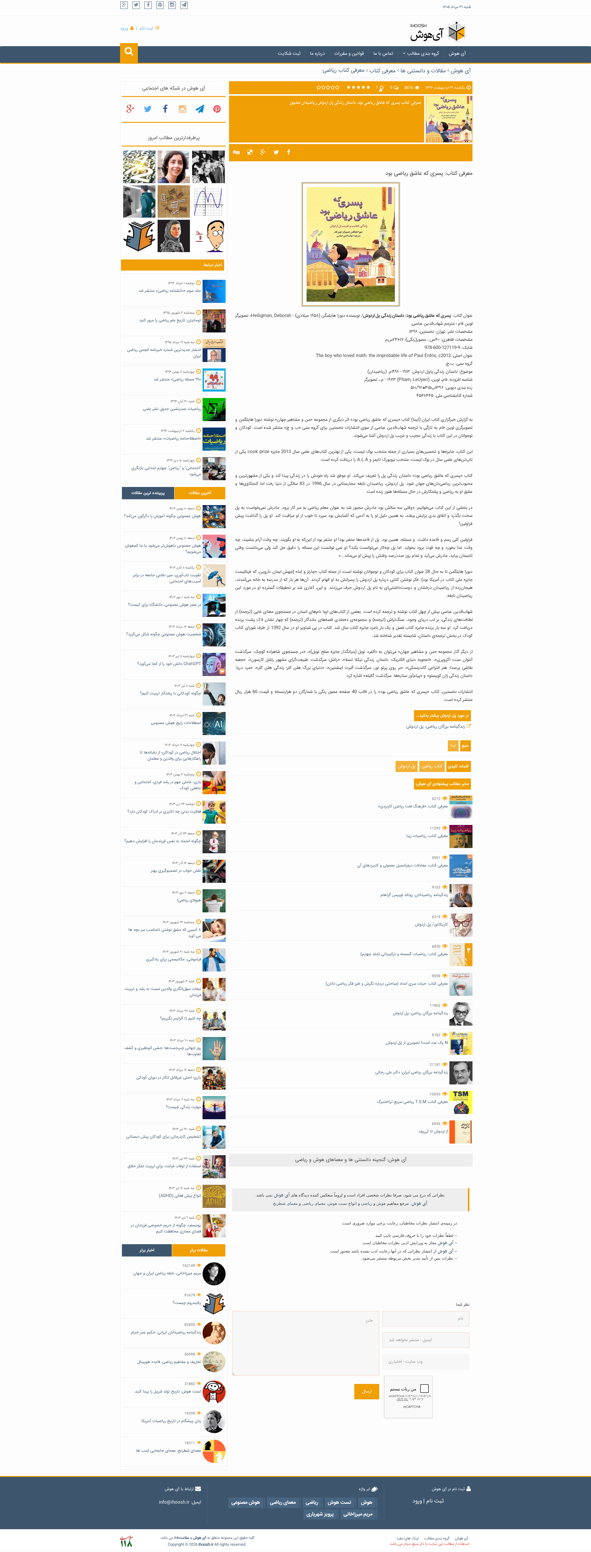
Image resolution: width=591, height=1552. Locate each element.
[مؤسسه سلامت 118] (126, 1541)
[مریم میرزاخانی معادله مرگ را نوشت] (174, 236)
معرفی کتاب (382, 71)
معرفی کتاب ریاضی (343, 70)
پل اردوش (406, 766)
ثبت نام (146, 28)
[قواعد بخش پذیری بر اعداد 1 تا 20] (139, 167)
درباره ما (317, 53)
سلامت (184, 1538)
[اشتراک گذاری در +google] (263, 153)
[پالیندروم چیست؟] (139, 236)
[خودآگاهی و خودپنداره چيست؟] (139, 201)
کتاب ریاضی (432, 766)
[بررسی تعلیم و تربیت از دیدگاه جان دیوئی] (208, 167)
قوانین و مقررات (349, 53)
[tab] (148, 493)
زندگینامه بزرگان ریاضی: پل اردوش (435, 726)
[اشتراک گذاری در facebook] (288, 153)
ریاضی (366, 1203)
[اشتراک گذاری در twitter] (276, 153)
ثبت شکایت (289, 53)
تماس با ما (383, 53)
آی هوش (457, 53)
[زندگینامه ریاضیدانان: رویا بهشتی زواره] (174, 167)
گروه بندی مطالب (423, 53)
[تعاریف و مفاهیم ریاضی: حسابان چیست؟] (208, 201)
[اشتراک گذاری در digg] (236, 153)
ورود (124, 28)
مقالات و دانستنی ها (423, 71)
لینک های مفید (407, 1539)
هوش (381, 1203)
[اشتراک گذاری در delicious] (249, 153)
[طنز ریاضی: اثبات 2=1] (208, 236)
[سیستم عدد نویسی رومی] (174, 201)
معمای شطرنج (285, 1203)
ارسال (367, 1391)
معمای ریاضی (313, 1203)
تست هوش (337, 1203)
